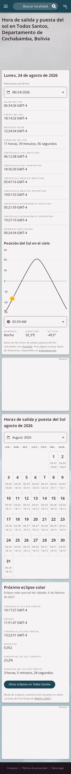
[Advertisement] (35, 55)
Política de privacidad (34, 768)
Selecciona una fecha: (16, 83)
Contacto (12, 768)
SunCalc (27, 346)
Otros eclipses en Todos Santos (29, 684)
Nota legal (58, 768)
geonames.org (47, 350)
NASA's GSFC (42, 698)
